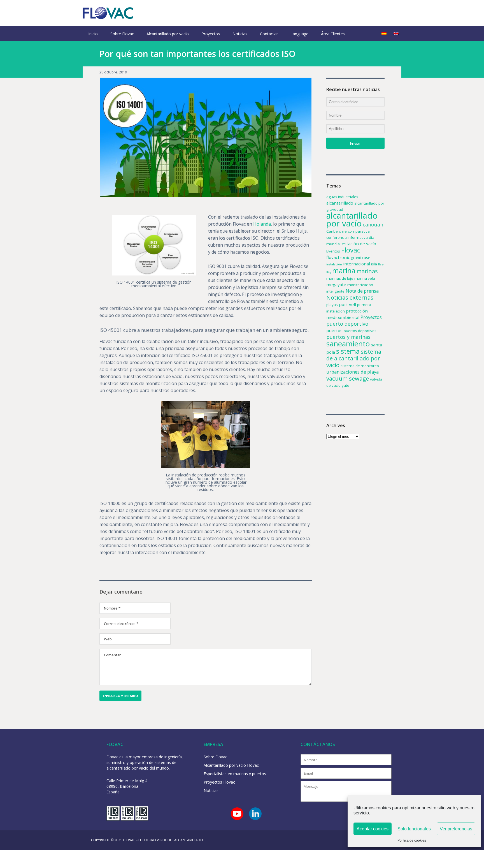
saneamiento (348, 344)
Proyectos (210, 33)
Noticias (239, 33)
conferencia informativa (347, 237)
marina (343, 270)
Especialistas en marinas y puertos (235, 773)
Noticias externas (349, 297)
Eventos (333, 251)
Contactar (269, 33)
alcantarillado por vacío (352, 219)
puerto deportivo (347, 323)
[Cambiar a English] (396, 33)
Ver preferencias (456, 828)
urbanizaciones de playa (352, 372)
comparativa (359, 231)
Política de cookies (411, 840)
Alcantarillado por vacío (167, 33)
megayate (336, 284)
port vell (347, 304)
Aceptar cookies (372, 828)
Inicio (93, 33)
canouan (373, 224)
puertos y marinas (348, 336)
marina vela (364, 278)
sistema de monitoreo (360, 365)
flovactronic (338, 257)
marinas (367, 271)
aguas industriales (342, 196)
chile (343, 231)
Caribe (332, 231)
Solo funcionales (414, 828)
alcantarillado (339, 203)
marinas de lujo (339, 278)
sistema (348, 351)
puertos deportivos (360, 330)
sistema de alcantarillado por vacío (353, 358)
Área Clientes (333, 33)
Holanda (262, 224)
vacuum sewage (347, 378)
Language (299, 33)
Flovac (350, 249)
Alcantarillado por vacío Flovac (231, 765)
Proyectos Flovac (219, 782)
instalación (334, 264)
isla (374, 264)
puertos (334, 330)
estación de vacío (359, 243)
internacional (356, 264)
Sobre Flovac (122, 33)
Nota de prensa (362, 291)
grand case (360, 257)
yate (345, 385)
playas (332, 304)
